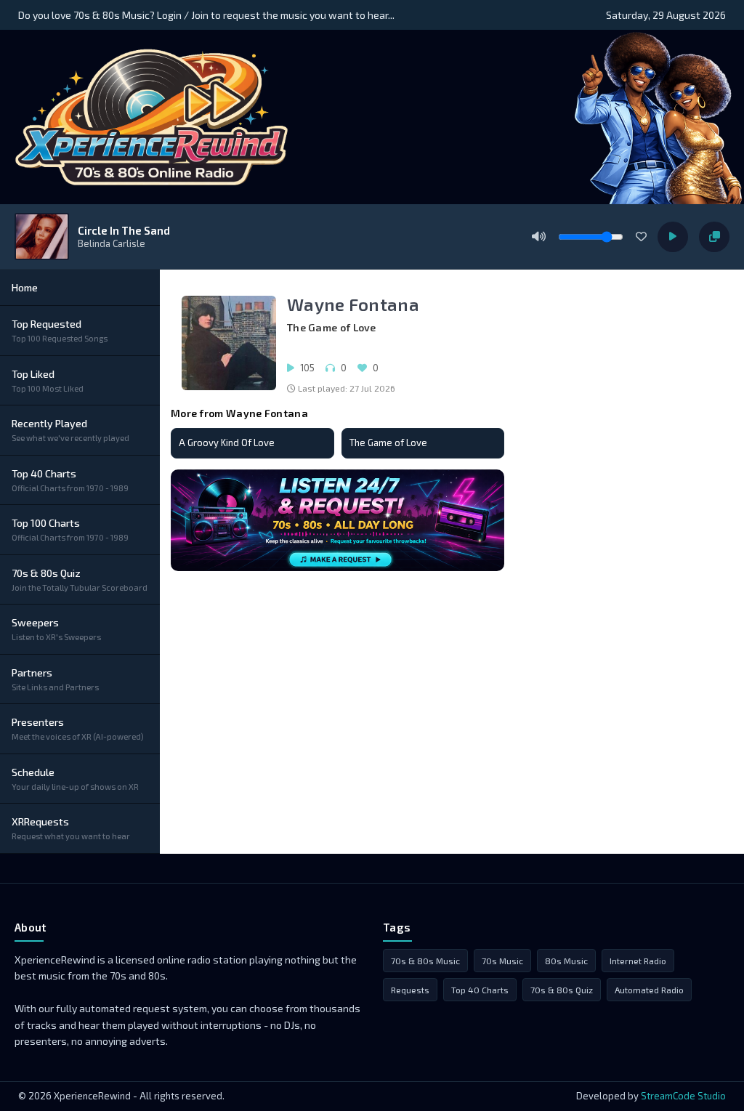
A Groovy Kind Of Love (227, 442)
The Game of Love (388, 442)
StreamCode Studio (683, 1096)
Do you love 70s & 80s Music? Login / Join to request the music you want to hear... (206, 15)
